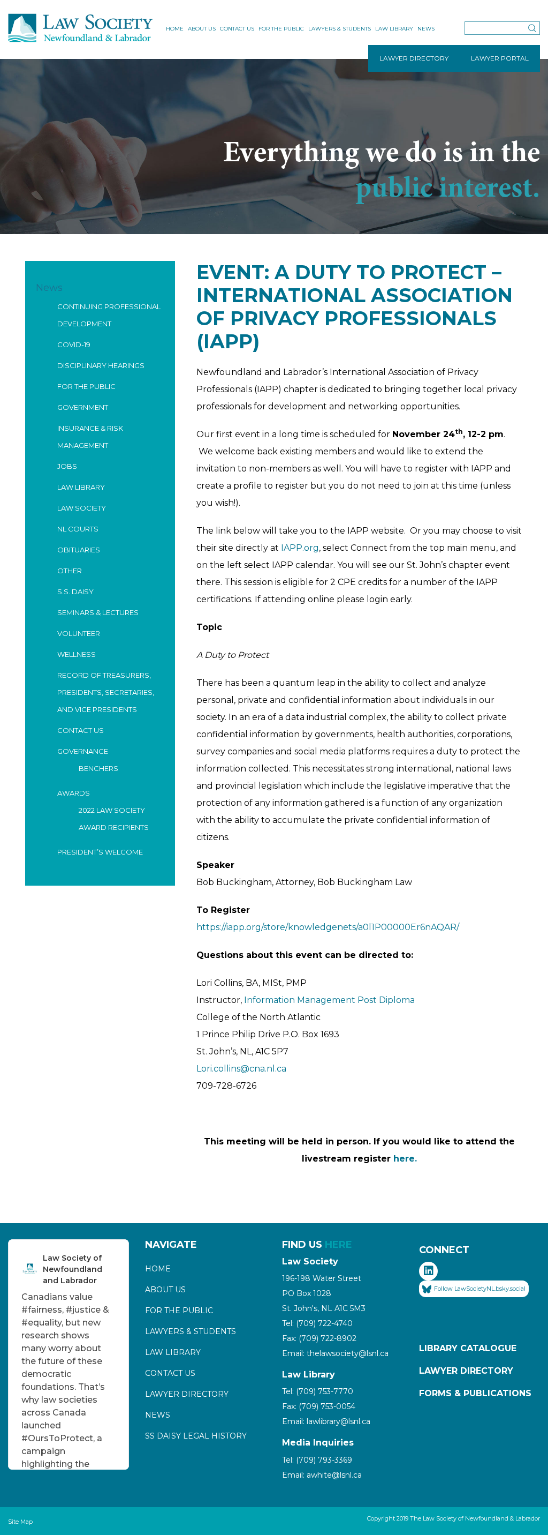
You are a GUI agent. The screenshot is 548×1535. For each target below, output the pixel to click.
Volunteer (78, 633)
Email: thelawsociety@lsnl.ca (335, 1353)
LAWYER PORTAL (500, 58)
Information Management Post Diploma (329, 1000)
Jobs (67, 466)
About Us (202, 28)
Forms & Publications (475, 1393)
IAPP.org (300, 548)
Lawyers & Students (339, 28)
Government (82, 407)
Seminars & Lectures (98, 612)
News (426, 28)
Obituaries (78, 549)
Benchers (98, 768)
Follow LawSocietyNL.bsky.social (480, 1288)
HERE (338, 1245)
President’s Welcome (100, 852)
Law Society (81, 508)
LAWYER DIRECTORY (413, 58)
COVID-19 (73, 344)
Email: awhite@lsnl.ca (322, 1475)
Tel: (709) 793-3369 (317, 1460)
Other (69, 570)
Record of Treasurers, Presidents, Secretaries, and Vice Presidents (105, 692)
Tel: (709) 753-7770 (317, 1391)
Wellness (76, 654)
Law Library (394, 28)
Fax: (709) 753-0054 (318, 1406)
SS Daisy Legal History (196, 1436)
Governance (82, 751)
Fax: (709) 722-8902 (319, 1338)
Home (175, 28)
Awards (73, 793)
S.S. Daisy (75, 591)
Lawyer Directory (187, 1394)
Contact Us (237, 28)
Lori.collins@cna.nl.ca (241, 1069)
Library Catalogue (467, 1348)
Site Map (20, 1521)
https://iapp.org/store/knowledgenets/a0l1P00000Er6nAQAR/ (327, 927)
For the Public (281, 28)
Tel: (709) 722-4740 (317, 1323)
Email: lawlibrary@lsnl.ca (326, 1421)
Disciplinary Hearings (100, 365)
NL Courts (77, 529)
